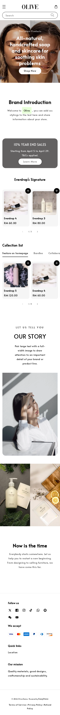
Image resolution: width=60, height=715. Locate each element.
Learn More (30, 161)
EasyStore (43, 698)
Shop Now (30, 70)
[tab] (15, 253)
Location (13, 652)
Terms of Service (17, 704)
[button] (4, 6)
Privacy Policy (35, 704)
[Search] (52, 15)
